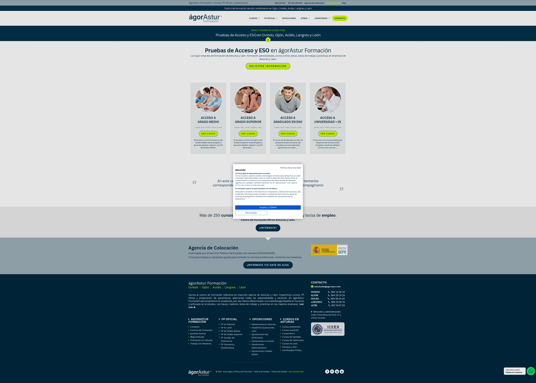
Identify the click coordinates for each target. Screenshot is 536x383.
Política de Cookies (242, 185)
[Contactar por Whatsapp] (531, 371)
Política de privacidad (290, 167)
